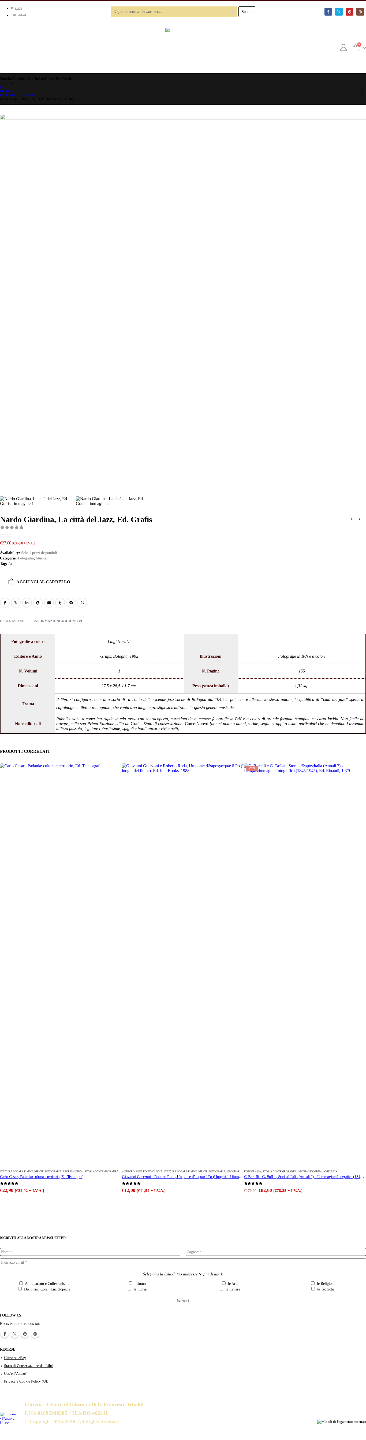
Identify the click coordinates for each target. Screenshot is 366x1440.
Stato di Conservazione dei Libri (28, 1365)
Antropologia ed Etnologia (142, 1171)
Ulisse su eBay (15, 1358)
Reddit (71, 603)
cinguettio (16, 603)
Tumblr (60, 603)
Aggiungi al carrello (43, 582)
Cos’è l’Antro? (15, 1373)
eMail (22, 15)
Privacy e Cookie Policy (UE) (27, 1381)
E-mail (49, 603)
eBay (18, 8)
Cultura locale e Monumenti (21, 1171)
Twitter (15, 1334)
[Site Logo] (183, 48)
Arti (11, 564)
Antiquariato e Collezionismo (46, 1284)
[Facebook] (328, 12)
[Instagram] (360, 12)
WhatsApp (82, 603)
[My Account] (343, 48)
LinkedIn (27, 603)
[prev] (351, 519)
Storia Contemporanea (101, 1171)
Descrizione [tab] (12, 621)
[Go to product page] (61, 964)
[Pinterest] (349, 12)
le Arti (232, 1284)
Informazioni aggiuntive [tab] (58, 621)
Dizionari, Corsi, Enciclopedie (46, 1289)
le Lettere (232, 1289)
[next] (359, 519)
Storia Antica (73, 1171)
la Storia (140, 1289)
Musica (41, 558)
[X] (339, 12)
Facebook (5, 603)
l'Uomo (139, 1284)
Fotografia (26, 558)
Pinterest (38, 603)
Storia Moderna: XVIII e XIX (317, 1171)
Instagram (35, 1334)
